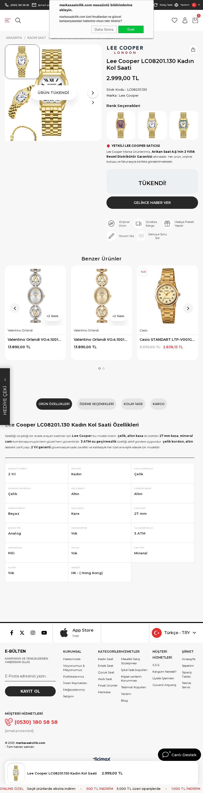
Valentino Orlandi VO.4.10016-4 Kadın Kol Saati (101, 339)
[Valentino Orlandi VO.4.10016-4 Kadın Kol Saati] (101, 296)
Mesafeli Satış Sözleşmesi (130, 661)
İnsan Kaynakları (75, 683)
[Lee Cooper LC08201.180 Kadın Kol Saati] (121, 125)
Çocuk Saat (106, 672)
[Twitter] (22, 632)
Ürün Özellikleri (54, 404)
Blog (124, 700)
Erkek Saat (105, 665)
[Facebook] (11, 632)
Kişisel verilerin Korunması (131, 679)
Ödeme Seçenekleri (96, 404)
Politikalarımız (73, 676)
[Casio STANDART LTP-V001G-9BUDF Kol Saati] (167, 296)
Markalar (104, 692)
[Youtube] (44, 632)
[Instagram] (33, 632)
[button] (100, 368)
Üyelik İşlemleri (163, 678)
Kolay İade (166, 4)
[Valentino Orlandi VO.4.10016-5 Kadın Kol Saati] (35, 296)
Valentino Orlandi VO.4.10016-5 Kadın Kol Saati (35, 339)
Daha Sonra (104, 29)
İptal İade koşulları (134, 670)
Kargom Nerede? (164, 671)
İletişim (68, 696)
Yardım (184, 4)
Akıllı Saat (105, 679)
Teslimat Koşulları (133, 687)
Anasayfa (188, 659)
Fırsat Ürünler (108, 685)
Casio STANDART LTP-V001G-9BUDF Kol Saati (167, 339)
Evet (130, 29)
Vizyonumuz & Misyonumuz (74, 668)
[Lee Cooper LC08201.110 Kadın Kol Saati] (183, 125)
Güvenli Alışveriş (164, 685)
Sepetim (188, 665)
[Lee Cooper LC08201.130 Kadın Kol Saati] (152, 125)
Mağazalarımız (74, 689)
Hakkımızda (71, 659)
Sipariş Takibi (187, 674)
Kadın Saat (105, 659)
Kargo (159, 404)
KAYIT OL (30, 691)
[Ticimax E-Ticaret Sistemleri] (101, 759)
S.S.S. (156, 665)
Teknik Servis (186, 685)
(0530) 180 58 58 (19, 5)
